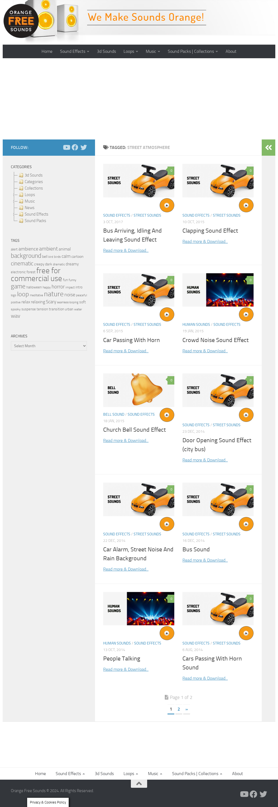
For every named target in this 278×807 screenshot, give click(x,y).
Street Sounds (147, 215)
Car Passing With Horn (131, 340)
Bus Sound (196, 549)
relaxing (38, 302)
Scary (51, 301)
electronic (18, 272)
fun (65, 280)
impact (70, 287)
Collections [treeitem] (34, 188)
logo (13, 295)
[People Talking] (138, 608)
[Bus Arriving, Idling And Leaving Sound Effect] (138, 180)
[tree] (49, 198)
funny (72, 280)
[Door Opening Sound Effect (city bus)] (218, 390)
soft (82, 302)
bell (45, 256)
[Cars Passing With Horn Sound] (218, 608)
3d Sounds (106, 51)
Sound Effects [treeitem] (36, 214)
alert (14, 249)
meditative (36, 295)
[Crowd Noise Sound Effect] (218, 290)
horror (58, 287)
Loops (129, 51)
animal (65, 249)
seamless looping (67, 302)
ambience (28, 249)
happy (47, 287)
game (18, 286)
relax (25, 301)
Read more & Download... (126, 250)
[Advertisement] (139, 99)
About (231, 51)
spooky (16, 309)
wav (15, 316)
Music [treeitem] (30, 201)
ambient (48, 249)
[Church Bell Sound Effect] (138, 390)
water (78, 309)
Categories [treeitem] (34, 181)
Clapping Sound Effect (210, 230)
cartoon (77, 256)
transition (56, 309)
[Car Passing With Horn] (138, 290)
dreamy (72, 264)
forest (31, 272)
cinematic (22, 263)
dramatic (59, 264)
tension (42, 309)
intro (79, 287)
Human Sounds (196, 324)
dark (48, 264)
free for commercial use (36, 274)
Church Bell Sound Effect (134, 429)
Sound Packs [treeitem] (35, 220)
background (26, 255)
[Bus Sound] (218, 499)
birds (57, 257)
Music (151, 51)
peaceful (81, 295)
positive (16, 302)
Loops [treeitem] (30, 194)
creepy (39, 264)
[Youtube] (66, 147)
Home (47, 51)
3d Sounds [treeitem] (34, 175)
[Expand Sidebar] (268, 147)
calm (66, 256)
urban (69, 309)
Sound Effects (72, 51)
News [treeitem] (29, 207)
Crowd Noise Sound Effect (215, 340)
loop (23, 294)
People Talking (121, 658)
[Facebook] (75, 147)
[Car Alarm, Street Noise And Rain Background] (138, 499)
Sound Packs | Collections (191, 51)
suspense (28, 309)
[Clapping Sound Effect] (218, 180)
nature (54, 293)
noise (69, 294)
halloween (34, 287)
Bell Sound (113, 414)
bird (50, 257)
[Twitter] (83, 147)
